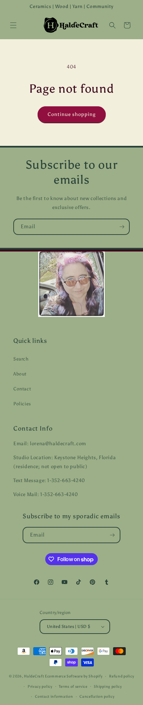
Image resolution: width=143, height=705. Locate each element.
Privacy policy (40, 686)
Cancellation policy (96, 696)
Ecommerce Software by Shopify (73, 676)
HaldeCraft (34, 676)
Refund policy (121, 676)
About (20, 374)
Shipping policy (108, 686)
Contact (22, 389)
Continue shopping (72, 114)
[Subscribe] (121, 227)
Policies (22, 404)
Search (21, 359)
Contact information (54, 696)
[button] (13, 25)
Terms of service (73, 686)
